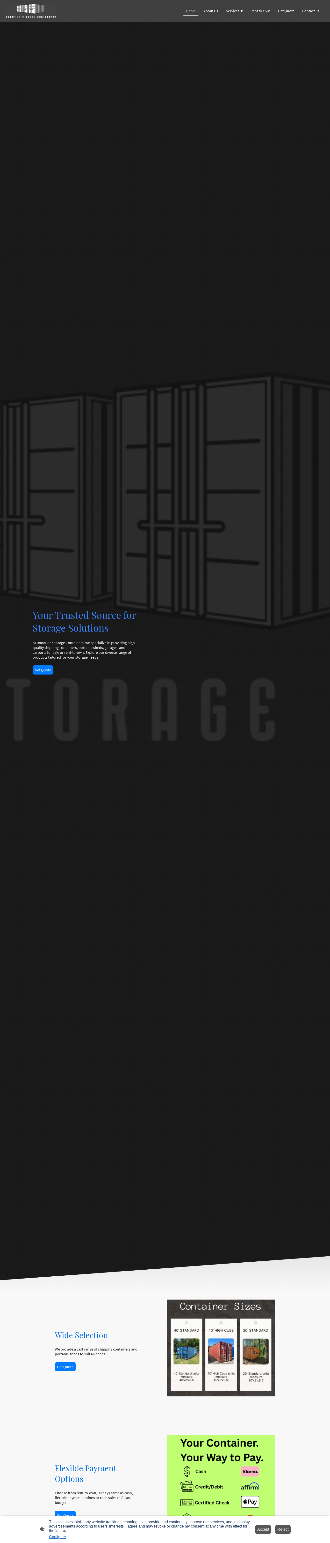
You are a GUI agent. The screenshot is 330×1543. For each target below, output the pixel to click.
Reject (282, 1529)
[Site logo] (31, 11)
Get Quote (43, 670)
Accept (263, 1529)
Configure (57, 1537)
